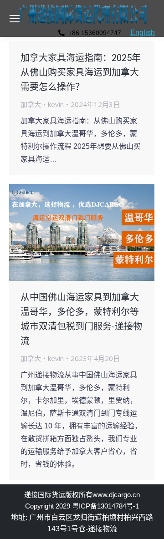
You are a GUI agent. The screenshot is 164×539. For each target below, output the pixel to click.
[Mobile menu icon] (14, 18)
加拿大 (30, 104)
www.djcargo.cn (116, 494)
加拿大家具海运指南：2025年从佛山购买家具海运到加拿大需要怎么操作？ (80, 72)
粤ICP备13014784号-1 (105, 506)
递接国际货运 (44, 494)
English (142, 32)
